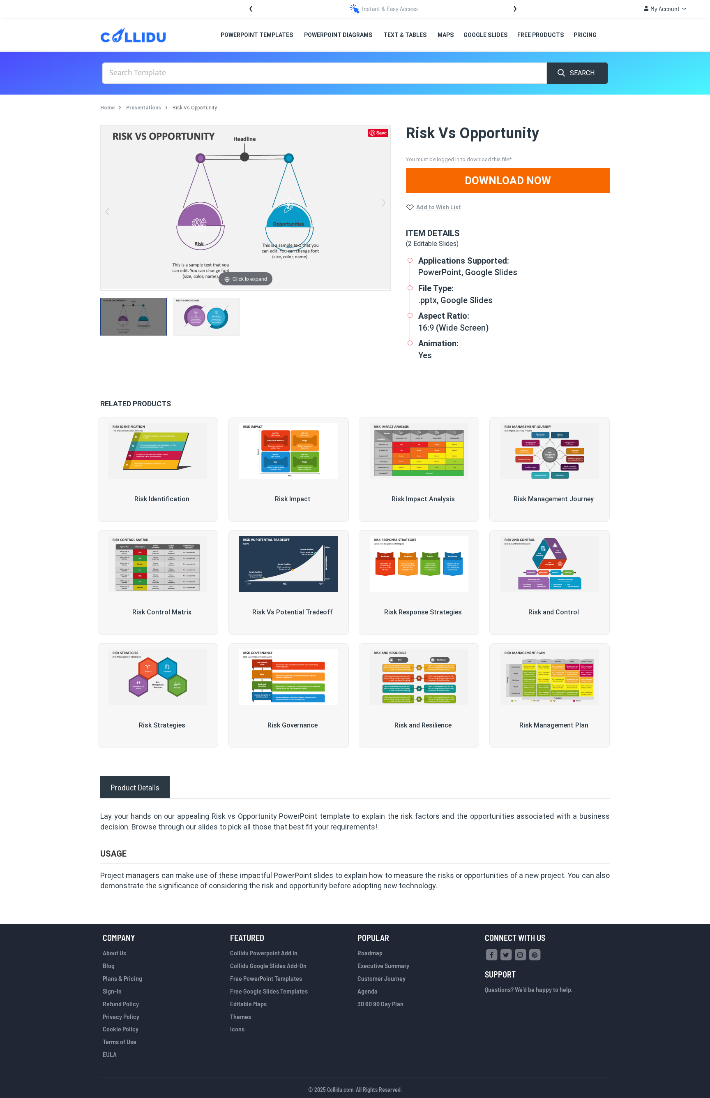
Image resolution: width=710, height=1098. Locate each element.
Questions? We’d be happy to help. (529, 989)
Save (381, 133)
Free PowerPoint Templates (266, 978)
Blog (109, 965)
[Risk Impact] (288, 451)
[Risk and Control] (549, 564)
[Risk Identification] (158, 451)
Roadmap (370, 953)
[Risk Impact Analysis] (419, 451)
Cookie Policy (120, 1029)
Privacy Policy (121, 1016)
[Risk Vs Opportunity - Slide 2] (209, 317)
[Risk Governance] (288, 677)
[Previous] (107, 207)
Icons (237, 1029)
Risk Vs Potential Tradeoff (292, 612)
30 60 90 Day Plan (380, 1004)
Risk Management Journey (554, 499)
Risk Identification (161, 499)
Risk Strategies (162, 725)
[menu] (388, 35)
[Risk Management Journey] (549, 451)
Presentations (143, 108)
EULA (110, 1054)
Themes (240, 1016)
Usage (113, 854)
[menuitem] (257, 35)
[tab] (135, 787)
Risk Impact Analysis (423, 499)
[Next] (383, 207)
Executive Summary (383, 965)
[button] (665, 8)
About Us (114, 953)
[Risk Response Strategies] (419, 564)
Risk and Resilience (423, 725)
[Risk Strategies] (158, 677)
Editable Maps (248, 1004)
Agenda (367, 991)
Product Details (135, 787)
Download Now (508, 180)
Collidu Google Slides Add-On (268, 965)
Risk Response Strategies (423, 612)
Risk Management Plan (553, 725)
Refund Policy (121, 1004)
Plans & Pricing (122, 978)
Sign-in (112, 991)
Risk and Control (553, 612)
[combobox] (324, 73)
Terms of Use (119, 1041)
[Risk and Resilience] (419, 677)
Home (107, 108)
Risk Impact (293, 499)
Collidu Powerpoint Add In (263, 953)
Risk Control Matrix (161, 612)
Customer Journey (381, 978)
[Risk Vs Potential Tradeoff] (288, 564)
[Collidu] (133, 35)
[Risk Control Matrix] (158, 564)
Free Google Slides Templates (269, 991)
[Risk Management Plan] (549, 677)
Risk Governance (292, 725)
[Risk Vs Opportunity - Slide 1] (136, 317)
